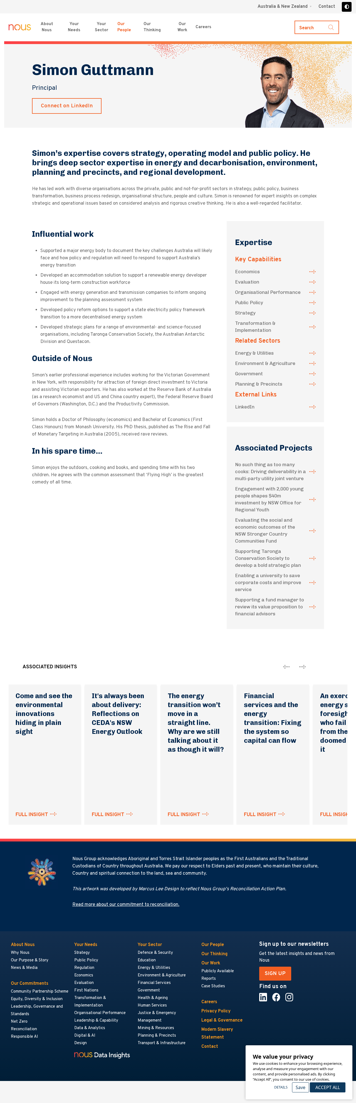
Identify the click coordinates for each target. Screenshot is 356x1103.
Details (281, 1087)
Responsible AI (24, 1036)
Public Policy (249, 302)
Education (147, 960)
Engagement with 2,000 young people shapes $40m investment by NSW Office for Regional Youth (269, 499)
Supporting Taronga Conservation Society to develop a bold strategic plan (268, 558)
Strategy (245, 313)
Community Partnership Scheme (39, 991)
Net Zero (19, 1021)
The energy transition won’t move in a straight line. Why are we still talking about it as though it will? (196, 722)
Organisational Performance (268, 292)
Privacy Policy (216, 1011)
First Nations (86, 990)
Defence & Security (155, 953)
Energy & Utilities (254, 353)
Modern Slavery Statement (217, 1033)
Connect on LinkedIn (67, 106)
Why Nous (20, 953)
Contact (326, 6)
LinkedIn (244, 407)
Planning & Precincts (258, 384)
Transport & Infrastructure (162, 1043)
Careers (203, 27)
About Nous (47, 27)
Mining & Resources (156, 1028)
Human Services (152, 1005)
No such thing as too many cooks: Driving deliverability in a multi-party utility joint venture (270, 471)
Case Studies (213, 986)
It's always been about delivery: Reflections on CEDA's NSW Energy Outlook (118, 714)
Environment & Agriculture (265, 363)
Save (300, 1087)
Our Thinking (152, 27)
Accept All (327, 1087)
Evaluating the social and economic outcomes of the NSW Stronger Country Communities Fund (265, 530)
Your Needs (74, 27)
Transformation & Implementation (255, 326)
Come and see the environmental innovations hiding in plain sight (44, 714)
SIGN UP (275, 973)
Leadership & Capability (96, 1020)
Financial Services (154, 983)
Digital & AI (84, 1035)
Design (80, 1043)
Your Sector (101, 27)
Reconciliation (24, 1029)
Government (249, 373)
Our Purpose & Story (29, 960)
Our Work (182, 27)
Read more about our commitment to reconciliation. (125, 905)
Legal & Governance (222, 1020)
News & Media (24, 968)
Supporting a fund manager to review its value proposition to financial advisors (269, 606)
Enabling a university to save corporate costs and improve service (268, 582)
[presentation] (286, 667)
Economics (247, 271)
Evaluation (247, 282)
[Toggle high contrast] (347, 7)
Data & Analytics (89, 1028)
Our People (124, 27)
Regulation (84, 968)
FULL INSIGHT (32, 815)
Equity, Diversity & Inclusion (37, 999)
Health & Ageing (153, 998)
